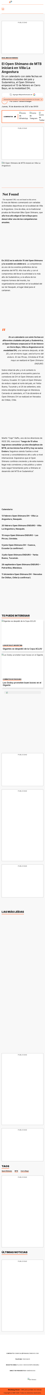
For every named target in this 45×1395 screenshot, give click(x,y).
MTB (16, 1171)
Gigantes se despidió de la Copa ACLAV (22, 649)
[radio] (4, 2)
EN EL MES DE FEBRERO (10, 58)
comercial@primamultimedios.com (22, 1353)
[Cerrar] (41, 99)
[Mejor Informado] (22, 9)
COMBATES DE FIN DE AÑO (12, 679)
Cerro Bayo (25, 1171)
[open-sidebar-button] (3, 9)
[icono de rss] (42, 2)
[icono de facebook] (30, 2)
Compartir (8, 116)
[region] (22, 37)
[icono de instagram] (38, 2)
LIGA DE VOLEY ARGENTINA (12, 645)
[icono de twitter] (34, 2)
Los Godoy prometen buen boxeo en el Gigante (22, 684)
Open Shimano (7, 1171)
